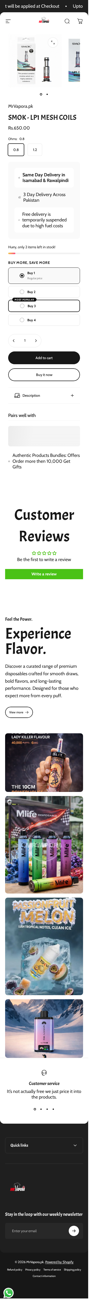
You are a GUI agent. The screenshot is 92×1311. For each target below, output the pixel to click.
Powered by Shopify (59, 1262)
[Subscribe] (74, 1231)
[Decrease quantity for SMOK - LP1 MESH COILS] (13, 340)
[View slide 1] (35, 1109)
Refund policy (14, 1269)
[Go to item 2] (47, 94)
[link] (19, 712)
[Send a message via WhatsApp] (9, 1293)
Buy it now (44, 374)
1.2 (35, 149)
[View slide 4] (53, 1109)
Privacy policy (32, 1269)
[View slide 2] (41, 1109)
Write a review (44, 574)
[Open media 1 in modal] (53, 42)
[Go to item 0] (41, 94)
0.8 (16, 149)
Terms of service (52, 1269)
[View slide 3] (47, 1109)
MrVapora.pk (20, 106)
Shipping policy (72, 1269)
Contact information (44, 1276)
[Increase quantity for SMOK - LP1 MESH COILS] (35, 340)
